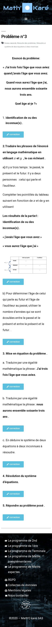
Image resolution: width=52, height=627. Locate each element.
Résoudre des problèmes (26, 43)
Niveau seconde (10, 43)
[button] (26, 19)
